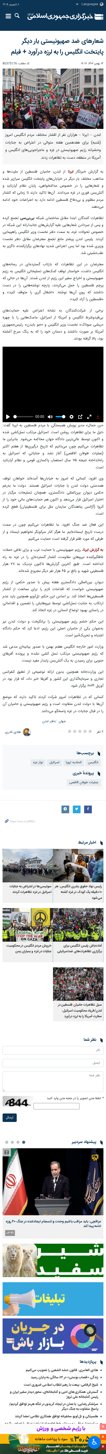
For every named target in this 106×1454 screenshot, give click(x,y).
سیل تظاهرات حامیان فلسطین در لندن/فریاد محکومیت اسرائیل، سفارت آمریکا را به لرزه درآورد (80, 992)
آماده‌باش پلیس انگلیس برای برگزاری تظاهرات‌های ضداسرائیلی (79, 929)
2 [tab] (18, 1123)
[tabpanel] (53, 1174)
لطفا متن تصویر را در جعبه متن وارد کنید (75, 1079)
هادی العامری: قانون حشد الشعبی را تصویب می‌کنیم (62, 1351)
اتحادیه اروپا (74, 744)
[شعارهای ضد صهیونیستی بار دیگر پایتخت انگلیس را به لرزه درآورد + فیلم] (53, 99)
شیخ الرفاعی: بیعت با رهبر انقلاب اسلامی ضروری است (61, 1366)
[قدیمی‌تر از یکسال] (78, 847)
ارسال (9, 1099)
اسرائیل (54, 744)
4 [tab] (6, 1123)
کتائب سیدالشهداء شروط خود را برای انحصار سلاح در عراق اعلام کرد (53, 1417)
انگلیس (93, 744)
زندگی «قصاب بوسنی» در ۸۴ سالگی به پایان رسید (64, 1359)
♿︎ (94, 1442)
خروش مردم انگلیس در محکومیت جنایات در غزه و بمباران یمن (28, 929)
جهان (62, 702)
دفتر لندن (48, 702)
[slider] (22, 397)
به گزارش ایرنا (93, 531)
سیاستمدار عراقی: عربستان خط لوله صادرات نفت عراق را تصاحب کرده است (51, 1407)
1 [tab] (23, 1123)
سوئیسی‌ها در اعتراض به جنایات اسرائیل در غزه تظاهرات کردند (30, 870)
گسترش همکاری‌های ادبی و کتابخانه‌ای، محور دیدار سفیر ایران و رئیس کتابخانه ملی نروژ (54, 1375)
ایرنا (60, 17)
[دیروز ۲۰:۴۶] (53, 1162)
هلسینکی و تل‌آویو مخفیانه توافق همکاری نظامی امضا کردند (56, 1397)
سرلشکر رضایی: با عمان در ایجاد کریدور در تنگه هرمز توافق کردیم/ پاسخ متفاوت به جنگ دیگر (53, 1388)
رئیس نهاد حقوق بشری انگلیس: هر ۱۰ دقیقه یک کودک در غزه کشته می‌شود (78, 873)
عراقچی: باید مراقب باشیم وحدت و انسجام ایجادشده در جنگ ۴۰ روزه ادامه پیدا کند (53, 1205)
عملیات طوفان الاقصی (83, 763)
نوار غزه (38, 744)
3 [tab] (12, 1123)
